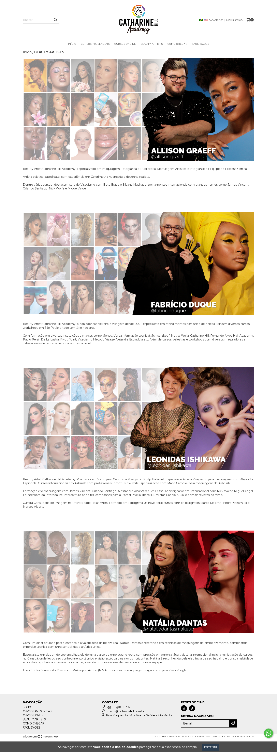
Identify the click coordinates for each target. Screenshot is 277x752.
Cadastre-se (216, 20)
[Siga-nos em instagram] (184, 708)
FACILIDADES (200, 44)
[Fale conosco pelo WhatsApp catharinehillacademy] (268, 733)
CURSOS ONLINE (125, 44)
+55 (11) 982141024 (119, 707)
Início (27, 52)
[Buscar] (55, 19)
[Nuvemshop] (40, 737)
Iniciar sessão (234, 20)
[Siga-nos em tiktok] (192, 708)
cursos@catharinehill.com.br (125, 711)
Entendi (210, 747)
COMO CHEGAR (177, 44)
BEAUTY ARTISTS (152, 44)
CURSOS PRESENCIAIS (95, 44)
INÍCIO (72, 44)
